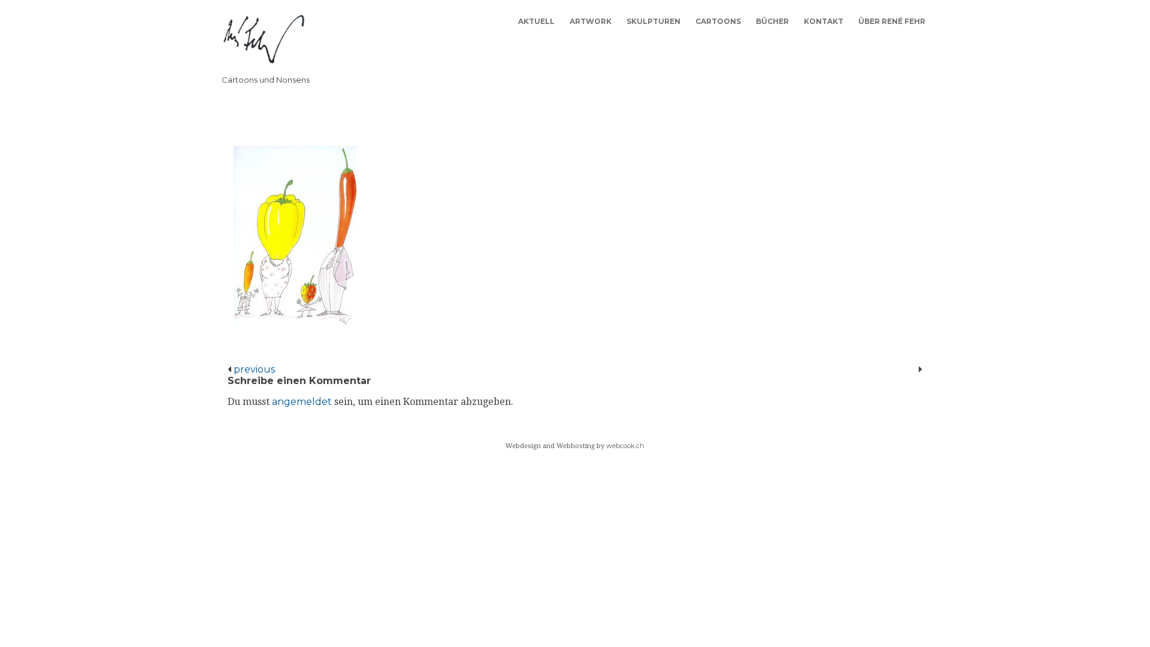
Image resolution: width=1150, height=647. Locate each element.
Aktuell (536, 21)
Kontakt (823, 21)
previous (253, 369)
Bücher (772, 21)
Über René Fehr (891, 21)
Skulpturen (653, 21)
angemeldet (302, 401)
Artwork (591, 21)
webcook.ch (625, 446)
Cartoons (718, 21)
